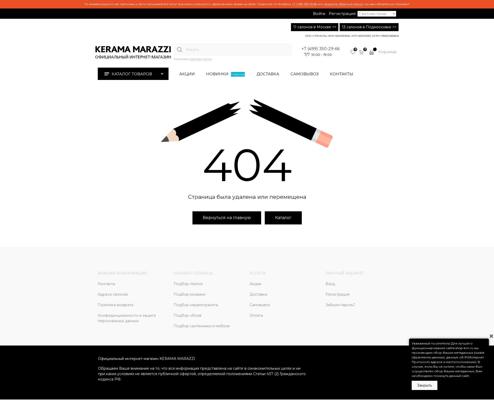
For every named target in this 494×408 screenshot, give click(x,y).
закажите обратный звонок (343, 4)
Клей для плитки (200, 59)
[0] (353, 54)
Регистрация (342, 13)
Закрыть (424, 385)
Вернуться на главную (227, 217)
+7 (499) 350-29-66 (304, 4)
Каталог (283, 217)
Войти (319, 13)
